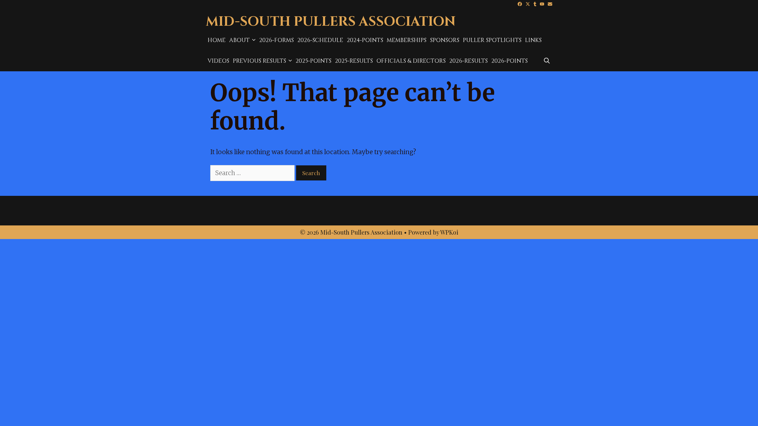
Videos (218, 61)
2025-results (354, 61)
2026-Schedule (320, 40)
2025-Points (313, 61)
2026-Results (468, 61)
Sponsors (444, 40)
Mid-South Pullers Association (331, 22)
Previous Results (259, 61)
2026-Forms (276, 40)
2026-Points (509, 61)
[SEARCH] (547, 61)
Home (217, 40)
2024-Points (365, 40)
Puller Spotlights (492, 40)
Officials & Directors (411, 61)
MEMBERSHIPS (406, 40)
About (239, 40)
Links (533, 40)
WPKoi (449, 232)
